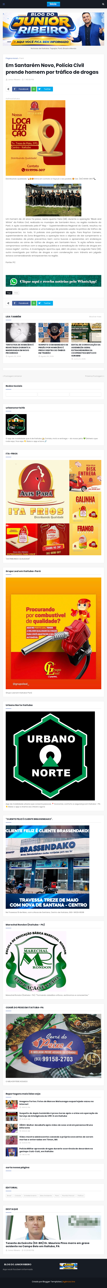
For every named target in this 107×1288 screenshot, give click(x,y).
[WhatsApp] (33, 89)
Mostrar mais (95, 317)
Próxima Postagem (94, 376)
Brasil (9, 1195)
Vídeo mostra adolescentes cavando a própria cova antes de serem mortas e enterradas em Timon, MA (56, 1138)
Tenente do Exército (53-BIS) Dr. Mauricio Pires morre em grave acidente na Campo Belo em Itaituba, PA (47, 1244)
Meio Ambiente (46, 1195)
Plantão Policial (68, 1195)
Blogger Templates (52, 1281)
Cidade (18, 1195)
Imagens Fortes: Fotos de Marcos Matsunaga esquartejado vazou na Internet (56, 1103)
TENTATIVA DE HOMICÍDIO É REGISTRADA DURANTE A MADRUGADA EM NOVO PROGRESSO (20, 349)
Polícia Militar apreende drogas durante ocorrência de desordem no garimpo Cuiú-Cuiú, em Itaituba (56, 1150)
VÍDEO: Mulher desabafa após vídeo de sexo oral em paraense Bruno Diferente (56, 1126)
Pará (21, 58)
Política (80, 1195)
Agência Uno (69, 1281)
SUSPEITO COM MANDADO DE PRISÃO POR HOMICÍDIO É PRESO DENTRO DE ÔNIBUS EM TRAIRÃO (53, 349)
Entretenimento (30, 1195)
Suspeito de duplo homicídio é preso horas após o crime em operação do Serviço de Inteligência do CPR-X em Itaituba (58, 1114)
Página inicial (12, 58)
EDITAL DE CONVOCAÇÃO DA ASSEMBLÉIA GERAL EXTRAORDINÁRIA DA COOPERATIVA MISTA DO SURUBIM (85, 350)
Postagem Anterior (13, 376)
